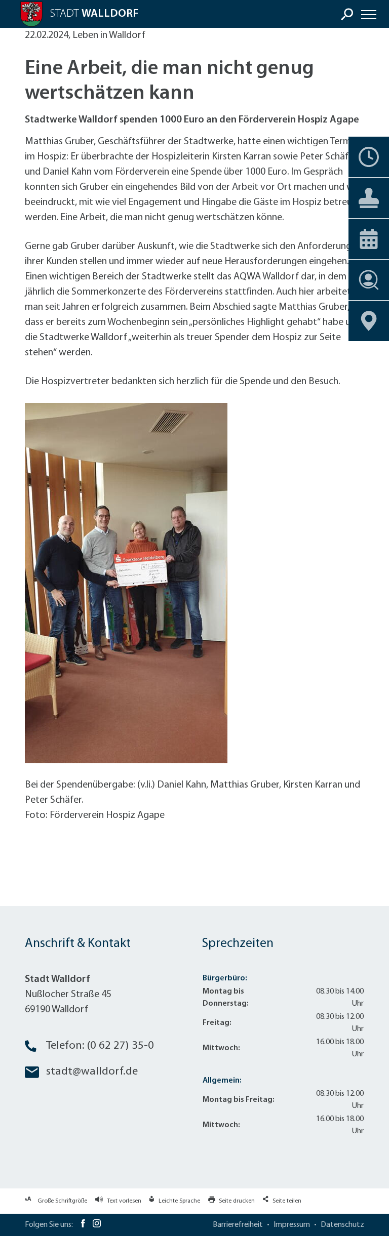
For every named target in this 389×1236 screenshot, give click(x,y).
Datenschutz (342, 1225)
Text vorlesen (124, 1201)
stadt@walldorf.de (92, 1072)
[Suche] (347, 14)
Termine (368, 157)
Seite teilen (287, 1201)
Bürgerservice (368, 198)
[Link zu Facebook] (83, 1225)
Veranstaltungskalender (368, 239)
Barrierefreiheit (238, 1225)
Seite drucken (237, 1201)
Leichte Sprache (179, 1201)
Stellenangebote (368, 280)
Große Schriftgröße (62, 1201)
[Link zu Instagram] (97, 1225)
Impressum (292, 1225)
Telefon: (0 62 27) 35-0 (100, 1046)
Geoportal (368, 321)
